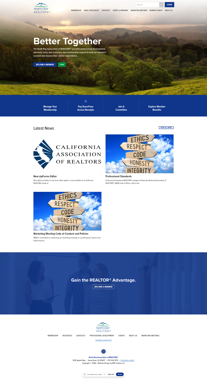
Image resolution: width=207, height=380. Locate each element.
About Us (168, 10)
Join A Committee (121, 108)
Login (169, 4)
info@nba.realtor (127, 360)
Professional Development (102, 335)
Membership (76, 10)
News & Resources (91, 10)
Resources (67, 335)
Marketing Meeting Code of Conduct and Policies (60, 233)
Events (121, 335)
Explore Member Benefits (156, 108)
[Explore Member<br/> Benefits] (157, 101)
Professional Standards (119, 176)
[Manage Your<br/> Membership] (50, 101)
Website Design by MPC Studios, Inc (111, 363)
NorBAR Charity (156, 10)
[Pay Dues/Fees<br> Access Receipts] (86, 101)
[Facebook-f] (103, 351)
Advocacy (106, 10)
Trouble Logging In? (103, 340)
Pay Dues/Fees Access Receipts (85, 108)
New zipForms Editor (45, 176)
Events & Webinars (120, 10)
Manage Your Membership (50, 108)
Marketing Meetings (139, 10)
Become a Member (45, 64)
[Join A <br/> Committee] (121, 101)
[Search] (161, 4)
